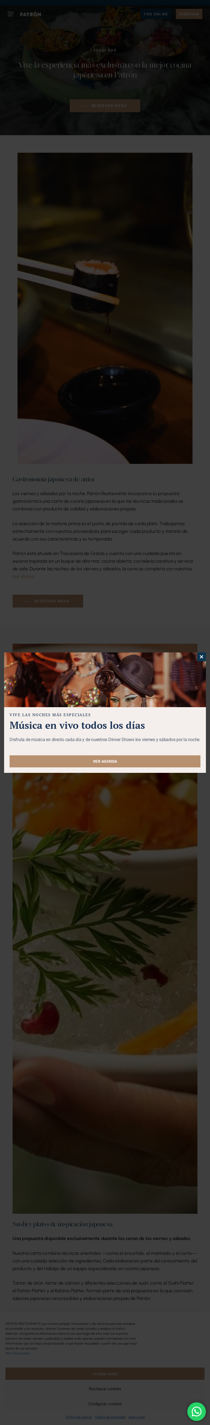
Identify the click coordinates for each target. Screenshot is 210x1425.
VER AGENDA (105, 761)
